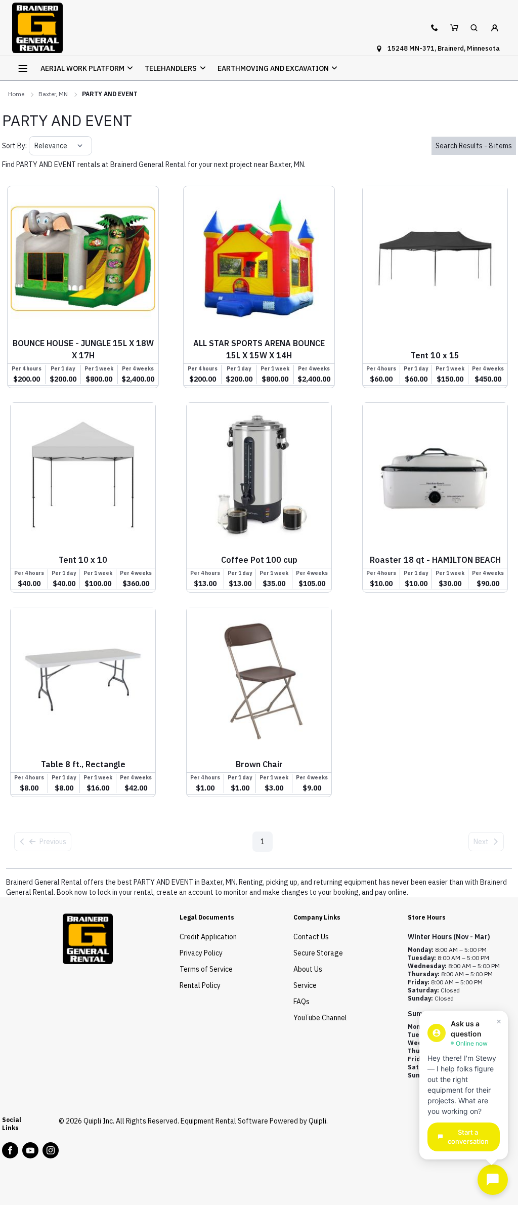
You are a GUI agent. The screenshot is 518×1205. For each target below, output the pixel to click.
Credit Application (208, 936)
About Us (307, 969)
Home (16, 94)
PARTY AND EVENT (110, 94)
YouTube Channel (320, 1017)
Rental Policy (200, 985)
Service (305, 985)
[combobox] (35, 146)
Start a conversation (468, 1137)
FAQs (301, 1001)
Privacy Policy (201, 953)
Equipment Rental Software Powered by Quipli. (254, 1121)
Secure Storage (318, 953)
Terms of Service (206, 969)
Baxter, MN (53, 94)
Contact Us (311, 936)
